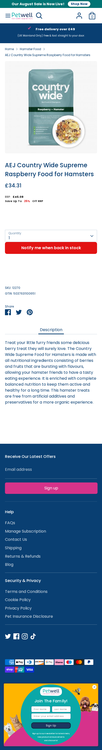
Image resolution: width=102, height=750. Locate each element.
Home (9, 49)
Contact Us (16, 539)
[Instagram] (25, 636)
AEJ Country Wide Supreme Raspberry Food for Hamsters (47, 55)
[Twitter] (8, 636)
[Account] (79, 13)
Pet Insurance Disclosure (29, 616)
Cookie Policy (18, 600)
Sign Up (51, 725)
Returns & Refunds (23, 556)
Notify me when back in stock (51, 248)
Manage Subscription (25, 531)
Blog (9, 564)
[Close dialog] (94, 687)
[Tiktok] (33, 636)
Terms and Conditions (26, 591)
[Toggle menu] (6, 16)
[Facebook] (16, 636)
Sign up (51, 488)
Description (51, 330)
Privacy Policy (18, 608)
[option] (51, 107)
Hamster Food (30, 49)
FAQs (10, 523)
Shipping (13, 548)
